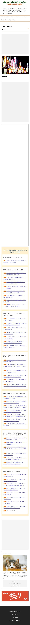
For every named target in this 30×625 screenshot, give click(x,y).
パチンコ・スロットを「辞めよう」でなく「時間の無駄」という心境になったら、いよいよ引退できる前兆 (15, 449)
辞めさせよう (8, 19)
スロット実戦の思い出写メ (15, 583)
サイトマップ (15, 614)
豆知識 (2, 19)
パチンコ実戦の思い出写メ (15, 585)
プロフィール (15, 580)
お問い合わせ (15, 617)
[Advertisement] (15, 44)
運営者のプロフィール (15, 611)
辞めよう (14, 19)
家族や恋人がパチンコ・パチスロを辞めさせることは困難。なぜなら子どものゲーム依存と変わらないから (15, 366)
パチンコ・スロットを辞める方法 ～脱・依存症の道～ (15, 3)
